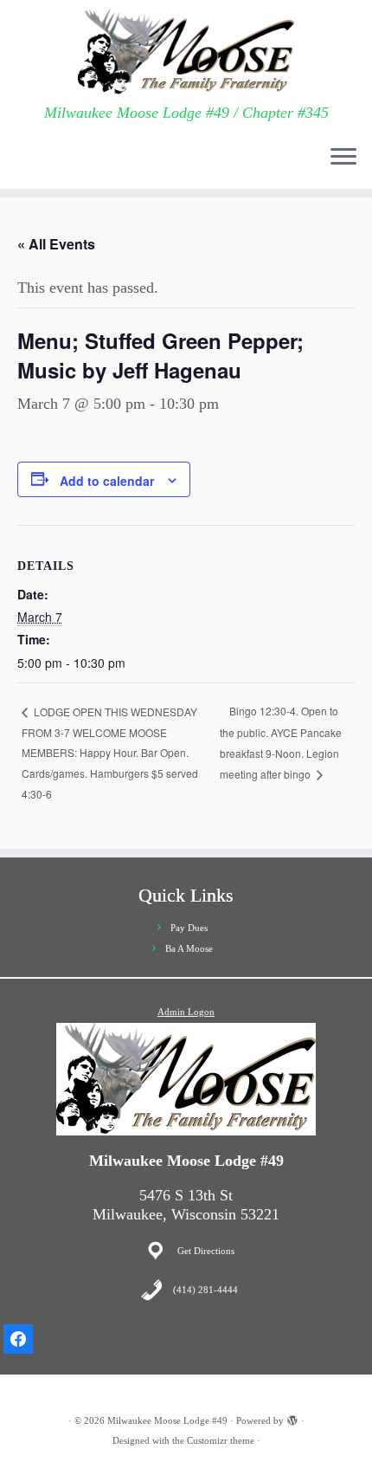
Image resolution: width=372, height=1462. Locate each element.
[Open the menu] (343, 158)
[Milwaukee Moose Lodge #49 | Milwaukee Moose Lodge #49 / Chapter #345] (186, 52)
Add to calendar (107, 480)
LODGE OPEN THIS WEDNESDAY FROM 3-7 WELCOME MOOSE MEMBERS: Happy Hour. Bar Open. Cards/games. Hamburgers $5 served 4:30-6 (110, 752)
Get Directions (205, 1250)
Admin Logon (186, 1011)
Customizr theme (220, 1440)
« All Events (56, 244)
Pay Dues (189, 927)
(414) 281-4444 (205, 1289)
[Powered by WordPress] (292, 1418)
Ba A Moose (189, 948)
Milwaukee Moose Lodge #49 (167, 1420)
